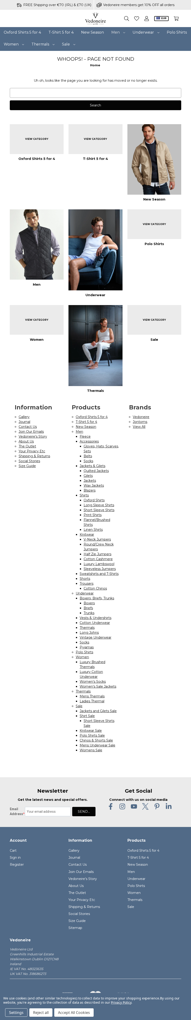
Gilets (88, 476)
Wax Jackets (94, 485)
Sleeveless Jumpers (100, 569)
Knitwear (87, 534)
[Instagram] (122, 806)
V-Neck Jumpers (97, 539)
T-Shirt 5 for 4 (61, 32)
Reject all (41, 1012)
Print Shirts (93, 515)
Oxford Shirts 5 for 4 (22, 32)
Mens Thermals (92, 696)
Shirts (84, 495)
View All (139, 427)
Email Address (16, 811)
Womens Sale (91, 750)
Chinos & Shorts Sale (96, 740)
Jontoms (140, 422)
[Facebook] (110, 806)
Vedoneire (141, 417)
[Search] (127, 18)
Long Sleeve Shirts (99, 505)
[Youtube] (134, 806)
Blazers (90, 490)
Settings (16, 1012)
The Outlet (27, 446)
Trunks (89, 613)
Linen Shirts (93, 530)
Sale (66, 44)
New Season (92, 32)
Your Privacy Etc (32, 451)
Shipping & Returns (34, 456)
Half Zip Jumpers (97, 554)
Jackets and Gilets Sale (98, 711)
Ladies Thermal (92, 701)
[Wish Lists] (137, 18)
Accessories (89, 441)
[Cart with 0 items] (176, 18)
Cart (13, 850)
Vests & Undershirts (95, 618)
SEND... (84, 811)
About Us (26, 441)
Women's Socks (93, 681)
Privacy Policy (121, 1002)
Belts (88, 456)
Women (12, 44)
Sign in (15, 857)
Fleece (85, 436)
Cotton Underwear (95, 623)
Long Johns (89, 632)
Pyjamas (87, 647)
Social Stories (29, 461)
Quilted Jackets (96, 471)
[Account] (147, 18)
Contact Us (28, 427)
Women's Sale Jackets (98, 686)
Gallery (24, 417)
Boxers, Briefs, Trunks (97, 598)
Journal (24, 422)
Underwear (144, 32)
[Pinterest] (157, 806)
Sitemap (75, 928)
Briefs (88, 608)
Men (116, 32)
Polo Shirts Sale (92, 735)
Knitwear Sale (91, 730)
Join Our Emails (31, 431)
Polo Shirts (177, 32)
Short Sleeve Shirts (99, 510)
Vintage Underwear (95, 637)
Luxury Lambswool (99, 564)
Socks (88, 461)
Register (17, 864)
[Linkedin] (168, 806)
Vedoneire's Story (33, 436)
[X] (145, 806)
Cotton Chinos (95, 588)
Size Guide (27, 466)
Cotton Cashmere (98, 559)
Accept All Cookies (74, 1012)
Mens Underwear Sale (97, 745)
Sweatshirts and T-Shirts (99, 574)
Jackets (90, 480)
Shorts (85, 579)
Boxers (89, 603)
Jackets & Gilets (92, 466)
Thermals (40, 44)
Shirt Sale (87, 716)
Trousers (86, 583)
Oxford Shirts (94, 500)
